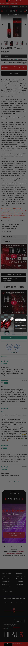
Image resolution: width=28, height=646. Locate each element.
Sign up (20, 328)
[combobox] (16, 320)
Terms (16, 326)
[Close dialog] (26, 314)
